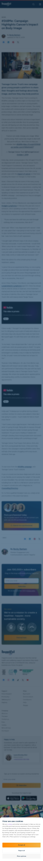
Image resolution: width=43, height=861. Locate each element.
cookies (9, 824)
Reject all (21, 850)
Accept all (21, 845)
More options (21, 856)
